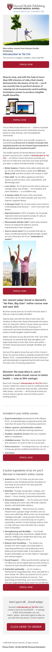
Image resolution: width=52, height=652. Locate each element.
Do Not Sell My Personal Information (30, 647)
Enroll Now (26, 64)
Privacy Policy (8, 647)
